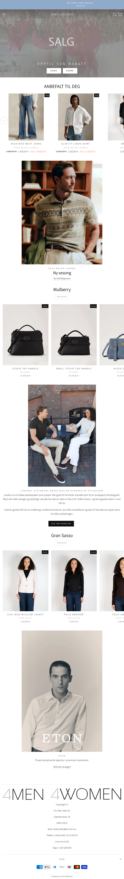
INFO (62, 859)
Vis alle (62, 297)
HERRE (70, 70)
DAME (54, 70)
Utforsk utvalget (62, 767)
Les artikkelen (61, 523)
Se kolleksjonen (62, 278)
